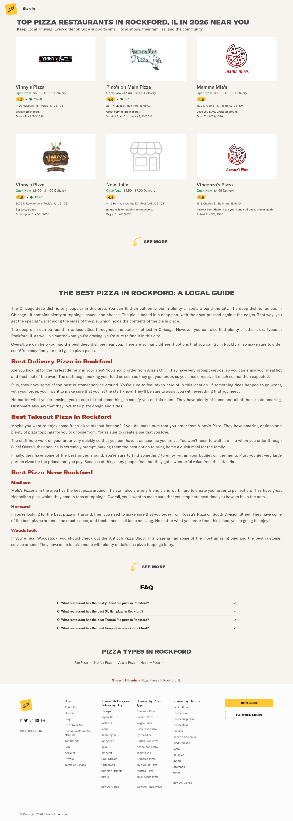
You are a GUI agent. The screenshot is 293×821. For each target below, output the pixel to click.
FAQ (67, 747)
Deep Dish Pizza (147, 729)
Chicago (105, 711)
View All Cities (109, 787)
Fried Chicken (181, 743)
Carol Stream (108, 759)
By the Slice (144, 735)
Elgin (103, 747)
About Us (71, 707)
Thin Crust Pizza (147, 765)
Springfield (107, 741)
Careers (70, 713)
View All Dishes (182, 783)
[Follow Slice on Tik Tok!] (31, 721)
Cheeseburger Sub (183, 719)
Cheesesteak (180, 725)
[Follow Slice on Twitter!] (26, 721)
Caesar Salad (181, 707)
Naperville (106, 717)
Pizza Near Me (74, 725)
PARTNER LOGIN (249, 715)
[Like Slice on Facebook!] (21, 721)
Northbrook (107, 765)
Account (70, 753)
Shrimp (177, 761)
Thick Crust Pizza (148, 777)
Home (68, 701)
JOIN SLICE (249, 703)
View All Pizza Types (149, 787)
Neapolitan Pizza (147, 747)
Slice (116, 680)
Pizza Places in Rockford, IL (161, 680)
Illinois (131, 680)
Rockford (106, 723)
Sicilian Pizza (145, 717)
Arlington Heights (111, 771)
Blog (67, 719)
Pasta (176, 749)
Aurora (104, 777)
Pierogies (178, 755)
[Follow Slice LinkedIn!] (37, 721)
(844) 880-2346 (31, 731)
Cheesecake (180, 713)
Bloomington (108, 735)
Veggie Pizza (144, 723)
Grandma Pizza (146, 759)
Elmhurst (106, 753)
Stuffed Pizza (145, 771)
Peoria (104, 729)
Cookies (177, 731)
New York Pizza (146, 711)
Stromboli (178, 767)
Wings (176, 773)
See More (156, 241)
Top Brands (72, 741)
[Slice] (11, 9)
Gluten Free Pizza (147, 741)
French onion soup (184, 737)
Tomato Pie (144, 753)
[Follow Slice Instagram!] (43, 721)
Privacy (69, 759)
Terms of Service (75, 765)
